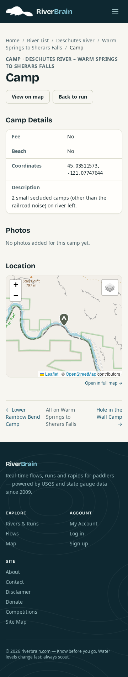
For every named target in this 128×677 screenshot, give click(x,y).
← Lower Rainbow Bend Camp (23, 416)
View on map (28, 96)
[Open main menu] (115, 11)
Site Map (16, 621)
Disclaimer (18, 591)
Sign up (79, 543)
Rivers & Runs (22, 523)
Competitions (21, 611)
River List (38, 40)
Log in (77, 533)
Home (13, 40)
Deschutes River (75, 40)
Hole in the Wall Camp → (109, 416)
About (13, 571)
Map (11, 543)
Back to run (73, 96)
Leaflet (51, 374)
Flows (12, 533)
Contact (15, 581)
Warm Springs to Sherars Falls (61, 44)
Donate (14, 601)
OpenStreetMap (81, 374)
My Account (83, 523)
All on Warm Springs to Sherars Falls (61, 416)
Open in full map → (103, 383)
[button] (64, 320)
